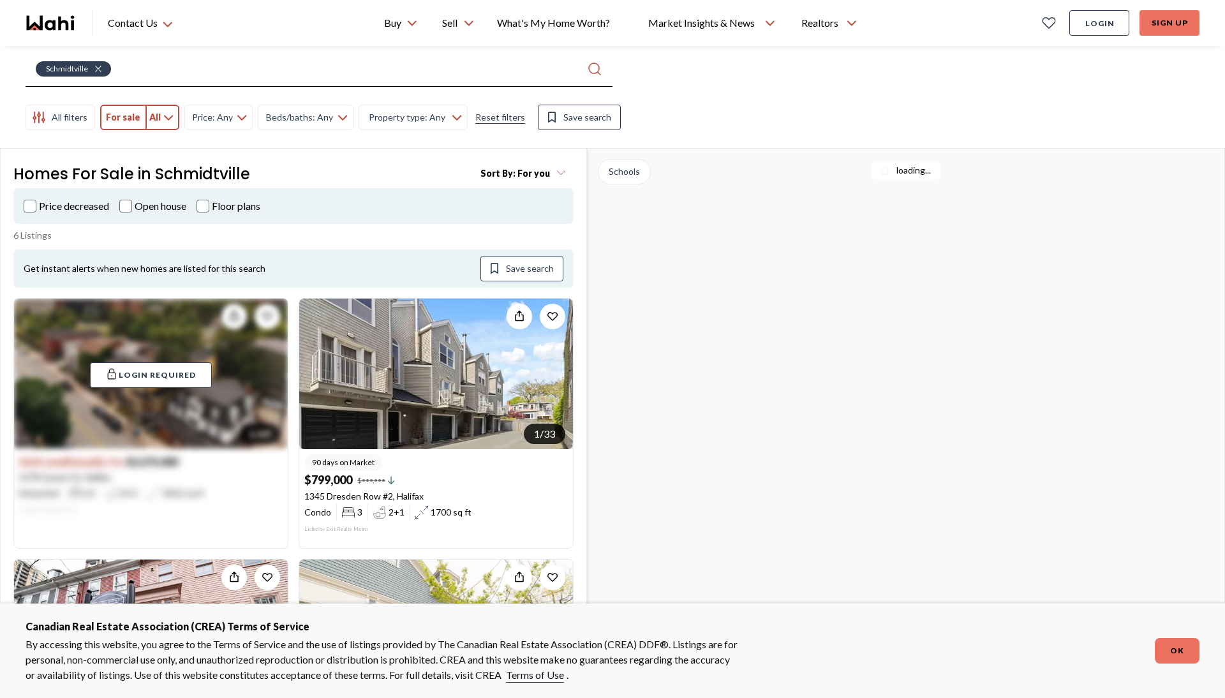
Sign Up (1170, 22)
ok (1177, 650)
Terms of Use (535, 675)
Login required (157, 375)
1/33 (544, 433)
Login (1100, 23)
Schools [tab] (624, 171)
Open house (160, 206)
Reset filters (500, 117)
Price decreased (74, 206)
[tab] (60, 117)
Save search (587, 117)
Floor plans (236, 206)
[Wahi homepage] (51, 23)
